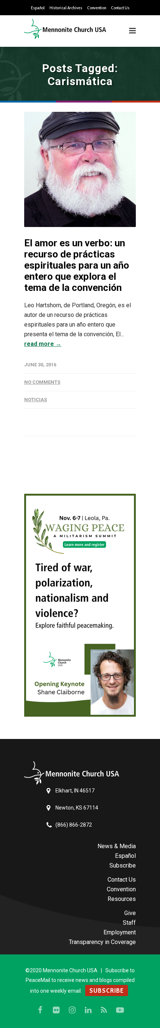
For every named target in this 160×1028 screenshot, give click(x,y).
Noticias (35, 399)
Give (130, 913)
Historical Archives (65, 8)
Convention (96, 8)
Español (38, 8)
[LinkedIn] (88, 1010)
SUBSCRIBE (106, 990)
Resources (122, 898)
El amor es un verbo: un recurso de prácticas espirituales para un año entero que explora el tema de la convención (76, 265)
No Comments (42, 382)
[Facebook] (40, 1010)
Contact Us (120, 8)
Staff (129, 922)
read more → (42, 343)
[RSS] (104, 1010)
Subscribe (122, 865)
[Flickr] (56, 1010)
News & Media (116, 846)
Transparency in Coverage (102, 942)
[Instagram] (72, 1010)
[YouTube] (120, 1010)
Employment (119, 932)
